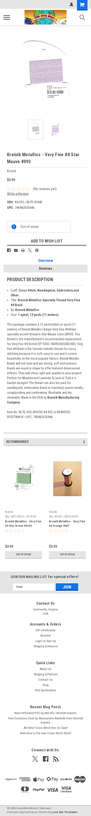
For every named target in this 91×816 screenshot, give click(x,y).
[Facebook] (9, 250)
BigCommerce (29, 812)
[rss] (56, 759)
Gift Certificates (45, 630)
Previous (7, 74)
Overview (45, 260)
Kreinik (9, 512)
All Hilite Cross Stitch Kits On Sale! (46, 728)
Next (84, 74)
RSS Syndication (45, 690)
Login (38, 641)
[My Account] (71, 4)
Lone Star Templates (64, 812)
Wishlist (45, 635)
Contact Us (45, 679)
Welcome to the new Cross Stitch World (45, 733)
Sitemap (45, 808)
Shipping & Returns (46, 646)
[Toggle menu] (7, 17)
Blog (46, 685)
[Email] (16, 250)
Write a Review (18, 194)
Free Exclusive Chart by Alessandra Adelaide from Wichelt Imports (45, 720)
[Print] (23, 250)
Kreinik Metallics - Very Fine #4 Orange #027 (67, 523)
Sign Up (51, 641)
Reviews (45, 268)
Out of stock (23, 554)
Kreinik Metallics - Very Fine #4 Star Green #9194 (23, 523)
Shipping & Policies (46, 674)
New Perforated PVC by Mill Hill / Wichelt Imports (45, 713)
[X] (30, 250)
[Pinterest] (37, 250)
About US (45, 669)
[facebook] (46, 759)
